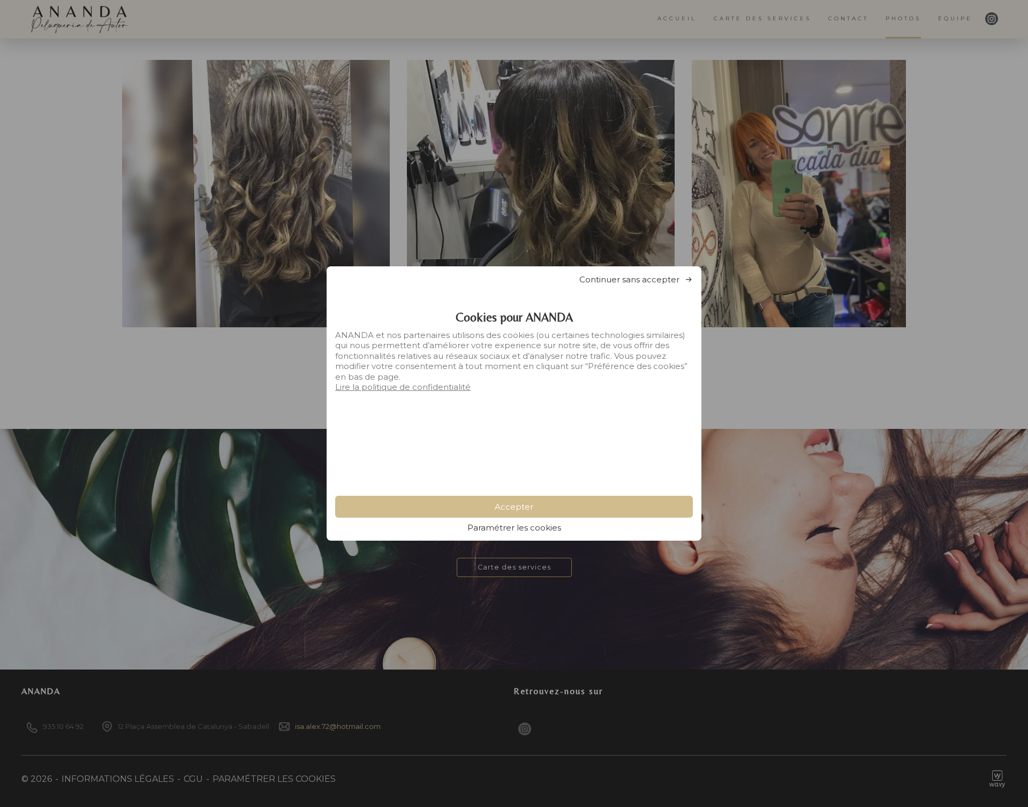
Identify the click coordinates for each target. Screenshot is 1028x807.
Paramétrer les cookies (514, 527)
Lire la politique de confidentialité (403, 387)
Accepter (514, 507)
